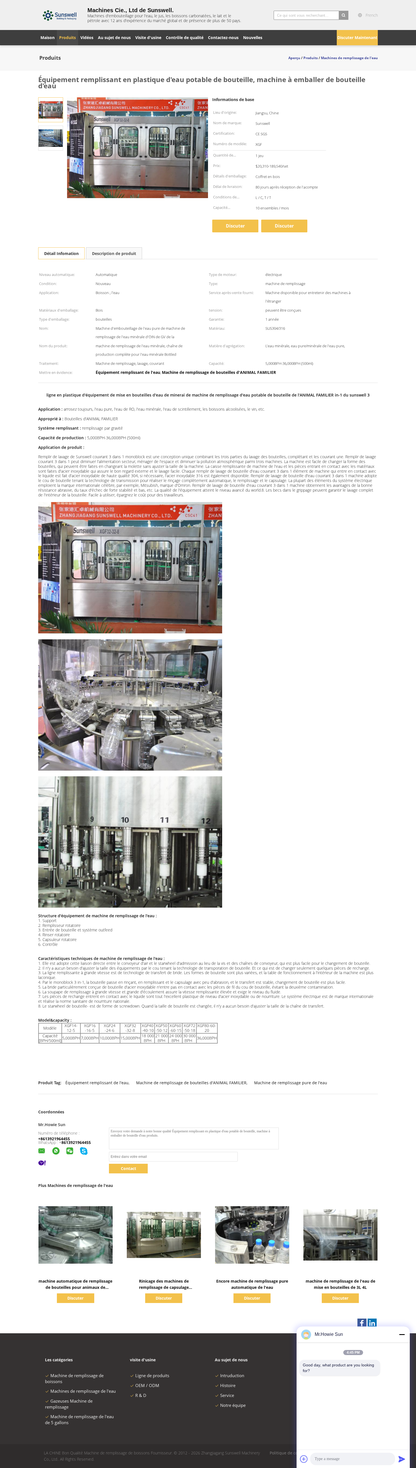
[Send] (401, 1459)
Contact (128, 1168)
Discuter (284, 226)
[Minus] (401, 1334)
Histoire (227, 1385)
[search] (343, 15)
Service (227, 1395)
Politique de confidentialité (295, 1453)
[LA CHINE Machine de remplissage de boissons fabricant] (59, 15)
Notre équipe (233, 1405)
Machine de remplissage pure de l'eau (290, 1082)
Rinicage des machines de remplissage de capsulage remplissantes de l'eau (164, 1287)
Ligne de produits (152, 1375)
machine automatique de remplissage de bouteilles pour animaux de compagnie (75, 1287)
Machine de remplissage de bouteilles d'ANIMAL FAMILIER (191, 1082)
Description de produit (114, 253)
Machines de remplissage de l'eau (83, 1391)
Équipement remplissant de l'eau (96, 1082)
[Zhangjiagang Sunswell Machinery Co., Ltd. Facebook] (361, 1323)
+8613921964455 (54, 1138)
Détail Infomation (61, 253)
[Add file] (304, 1459)
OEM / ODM (147, 1385)
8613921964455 (76, 1142)
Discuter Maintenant (357, 37)
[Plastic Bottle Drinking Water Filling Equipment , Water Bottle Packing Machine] (50, 109)
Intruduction (232, 1375)
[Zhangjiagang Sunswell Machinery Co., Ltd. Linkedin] (372, 1323)
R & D (140, 1395)
